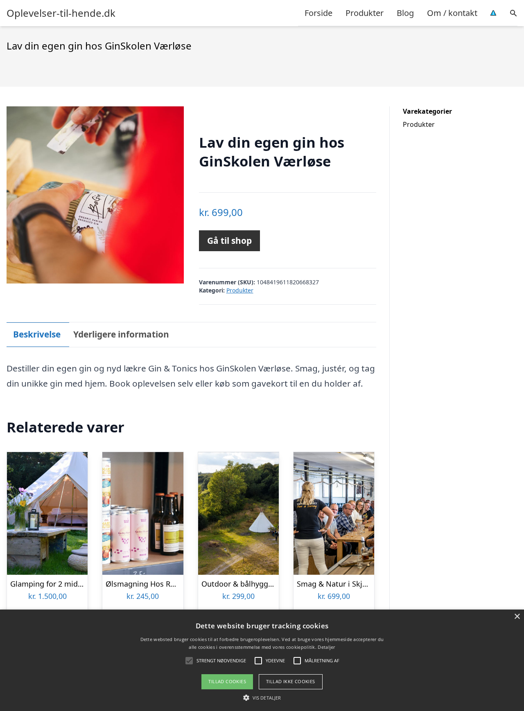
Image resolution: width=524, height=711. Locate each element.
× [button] (517, 617)
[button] (262, 697)
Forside (318, 12)
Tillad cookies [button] (227, 681)
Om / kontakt (452, 12)
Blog (405, 12)
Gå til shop (229, 240)
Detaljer (326, 647)
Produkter (365, 12)
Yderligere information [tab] (121, 334)
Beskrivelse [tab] (37, 334)
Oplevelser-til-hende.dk (61, 13)
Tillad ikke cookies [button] (290, 681)
